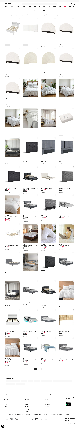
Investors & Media (48, 402)
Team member (67, 414)
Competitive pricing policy (19, 414)
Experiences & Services (29, 402)
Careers (46, 399)
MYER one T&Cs (44, 414)
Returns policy (11, 414)
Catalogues (6, 406)
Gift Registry (27, 406)
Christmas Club (48, 406)
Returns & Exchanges (7, 402)
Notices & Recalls (28, 409)
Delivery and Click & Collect (9, 401)
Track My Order (7, 396)
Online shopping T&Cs (28, 414)
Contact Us (27, 399)
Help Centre (27, 396)
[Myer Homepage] (8, 4)
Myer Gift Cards (48, 397)
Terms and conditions (37, 414)
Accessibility (27, 411)
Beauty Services (27, 404)
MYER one (47, 396)
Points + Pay (6, 399)
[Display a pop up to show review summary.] (28, 104)
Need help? (2, 426)
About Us (46, 401)
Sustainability (47, 404)
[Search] (56, 4)
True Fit (5, 404)
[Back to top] (76, 426)
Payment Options (7, 397)
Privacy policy (61, 414)
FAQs (26, 397)
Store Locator (27, 401)
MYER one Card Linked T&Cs (53, 414)
